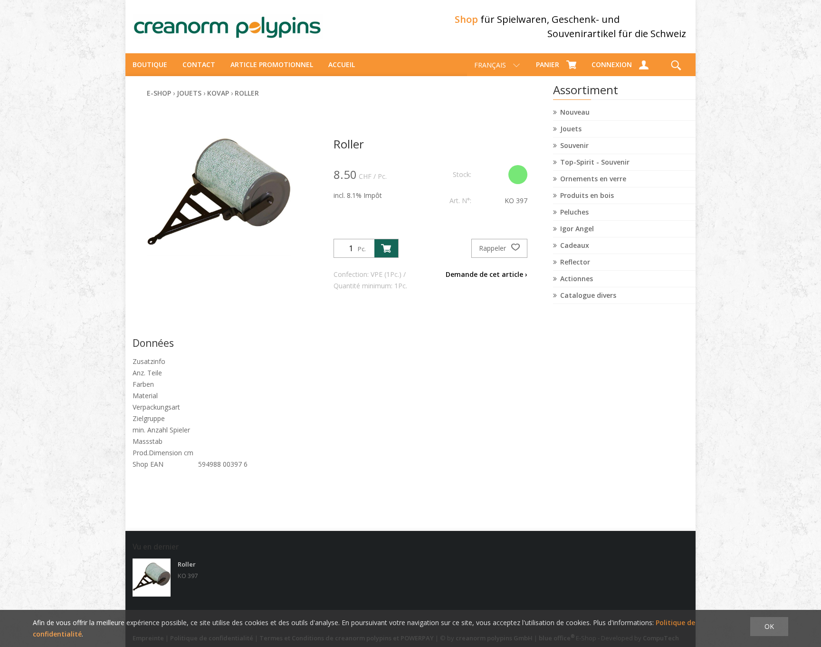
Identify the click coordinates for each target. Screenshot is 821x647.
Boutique (150, 64)
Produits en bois (587, 195)
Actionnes (576, 278)
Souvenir (574, 145)
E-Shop (159, 93)
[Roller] (152, 578)
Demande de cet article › (486, 274)
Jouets (571, 128)
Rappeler (493, 248)
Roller (247, 93)
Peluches (574, 211)
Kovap (218, 93)
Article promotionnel (271, 64)
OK (769, 626)
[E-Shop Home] (227, 26)
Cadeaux (574, 245)
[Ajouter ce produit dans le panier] (386, 248)
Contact (198, 64)
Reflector (575, 261)
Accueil (341, 64)
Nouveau (575, 112)
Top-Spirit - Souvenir (595, 162)
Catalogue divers (588, 295)
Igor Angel (577, 228)
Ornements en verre (593, 178)
